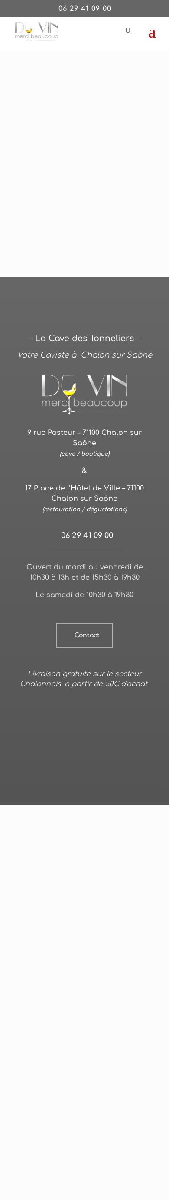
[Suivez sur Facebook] (84, 776)
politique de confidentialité (66, 738)
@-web (78, 727)
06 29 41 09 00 (84, 9)
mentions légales (119, 727)
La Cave (56, 80)
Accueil (28, 80)
